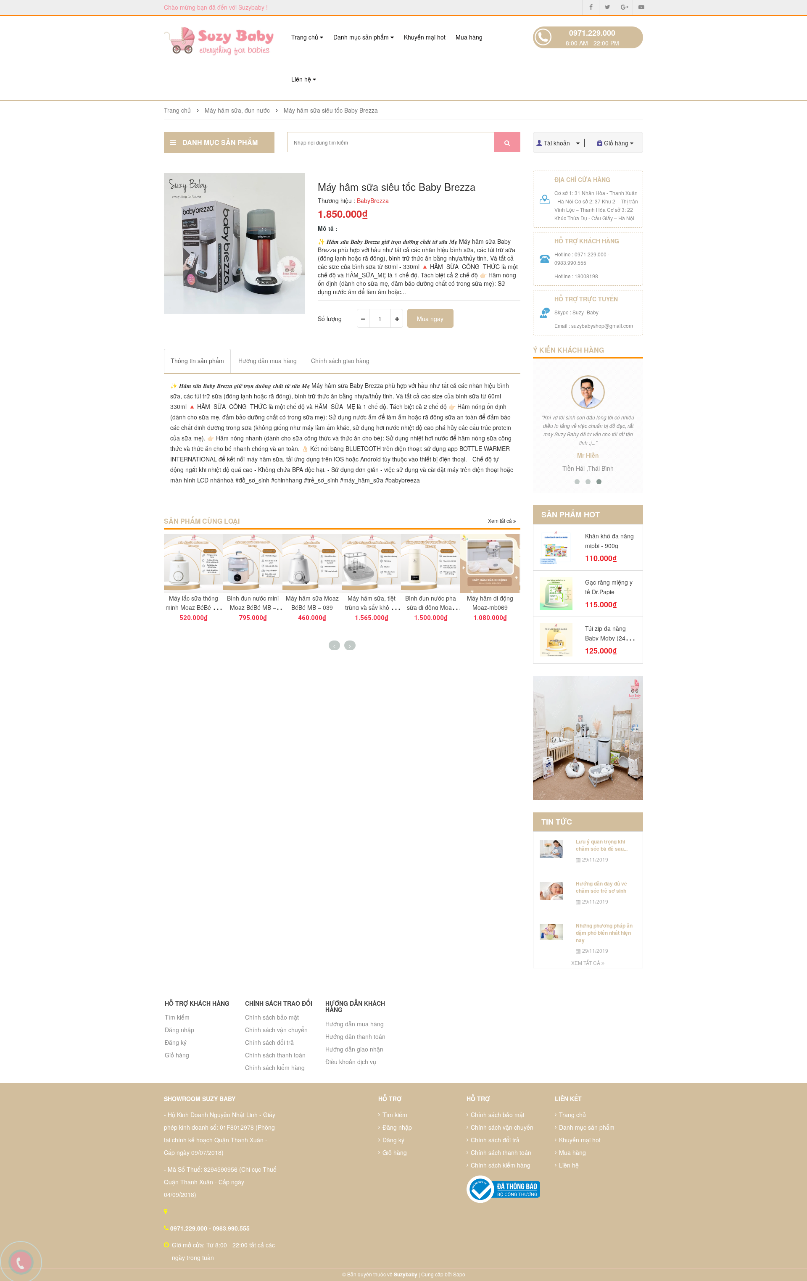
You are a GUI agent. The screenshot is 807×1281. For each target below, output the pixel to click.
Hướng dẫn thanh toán (355, 1036)
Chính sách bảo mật (272, 1017)
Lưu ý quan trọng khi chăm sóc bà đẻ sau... (602, 845)
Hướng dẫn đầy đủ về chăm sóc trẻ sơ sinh (601, 887)
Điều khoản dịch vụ (350, 1061)
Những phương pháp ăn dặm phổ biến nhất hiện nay (604, 933)
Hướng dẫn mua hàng (354, 1024)
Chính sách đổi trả (269, 1042)
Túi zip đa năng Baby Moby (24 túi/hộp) (605, 638)
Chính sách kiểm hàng (275, 1067)
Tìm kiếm (177, 1017)
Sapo (459, 1274)
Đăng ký (176, 1042)
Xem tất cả (500, 520)
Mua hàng (469, 37)
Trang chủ (305, 37)
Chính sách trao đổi (278, 1003)
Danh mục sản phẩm (361, 37)
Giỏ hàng (177, 1055)
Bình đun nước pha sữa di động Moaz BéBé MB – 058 (430, 607)
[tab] (197, 361)
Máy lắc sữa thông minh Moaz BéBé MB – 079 (194, 607)
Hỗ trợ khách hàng (197, 1003)
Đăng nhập (179, 1029)
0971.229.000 (592, 32)
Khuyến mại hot (425, 37)
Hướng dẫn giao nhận (354, 1049)
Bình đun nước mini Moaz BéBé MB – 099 (253, 607)
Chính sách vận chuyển (276, 1029)
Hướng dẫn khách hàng (355, 1006)
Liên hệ (302, 79)
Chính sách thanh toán (275, 1055)
